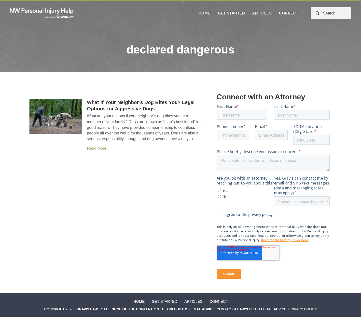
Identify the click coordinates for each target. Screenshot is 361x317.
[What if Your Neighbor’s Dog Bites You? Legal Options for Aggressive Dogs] (55, 116)
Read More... (98, 148)
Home (139, 301)
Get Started (164, 301)
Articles (193, 301)
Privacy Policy (302, 309)
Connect (218, 301)
